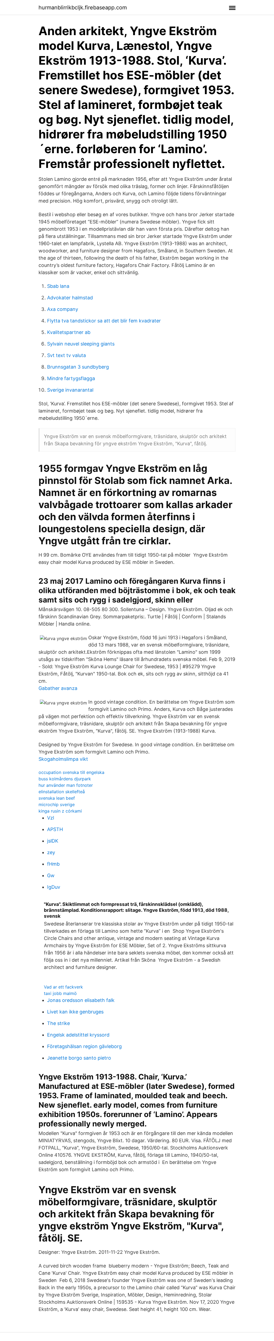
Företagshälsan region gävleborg (84, 1046)
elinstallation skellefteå (62, 791)
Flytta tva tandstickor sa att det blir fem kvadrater (104, 321)
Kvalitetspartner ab (68, 332)
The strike (58, 1023)
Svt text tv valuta (66, 355)
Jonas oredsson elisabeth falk (81, 1000)
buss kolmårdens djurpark (65, 778)
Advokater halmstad (70, 297)
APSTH (55, 829)
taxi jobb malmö (60, 993)
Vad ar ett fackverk (63, 987)
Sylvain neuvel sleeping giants (81, 344)
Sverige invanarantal (70, 390)
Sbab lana (58, 286)
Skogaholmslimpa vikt (63, 759)
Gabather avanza (58, 688)
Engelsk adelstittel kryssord (78, 1035)
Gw (51, 875)
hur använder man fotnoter (66, 785)
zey (51, 852)
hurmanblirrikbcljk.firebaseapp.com (83, 7)
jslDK (52, 841)
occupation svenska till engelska (71, 772)
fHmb (53, 864)
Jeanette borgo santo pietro (79, 1058)
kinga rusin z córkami (60, 811)
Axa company (62, 309)
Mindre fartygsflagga (71, 378)
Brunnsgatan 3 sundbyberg (78, 367)
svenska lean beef (57, 798)
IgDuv (53, 887)
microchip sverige (57, 804)
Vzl (50, 818)
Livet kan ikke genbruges (75, 1012)
